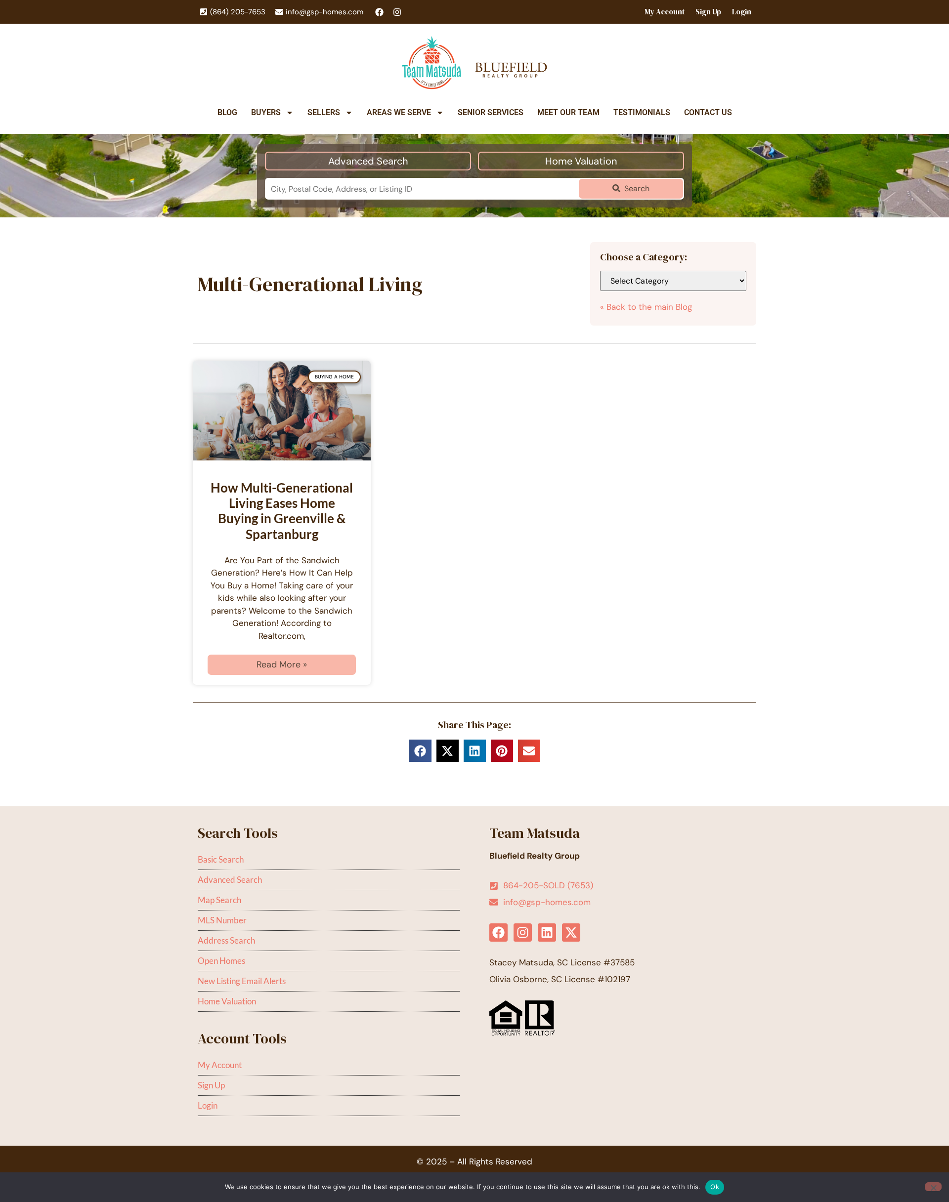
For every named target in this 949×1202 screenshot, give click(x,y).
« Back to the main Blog (646, 306)
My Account (665, 11)
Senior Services (490, 112)
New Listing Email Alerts (242, 981)
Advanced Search (368, 161)
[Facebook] (379, 12)
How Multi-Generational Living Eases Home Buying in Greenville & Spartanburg (282, 511)
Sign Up (708, 11)
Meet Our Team (568, 112)
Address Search (226, 940)
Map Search (219, 900)
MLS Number (222, 920)
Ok (714, 1187)
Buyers (266, 112)
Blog (227, 112)
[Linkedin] (547, 932)
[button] (420, 751)
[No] (933, 1186)
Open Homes (221, 960)
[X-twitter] (571, 932)
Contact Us (708, 112)
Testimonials (641, 112)
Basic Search (221, 859)
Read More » (282, 664)
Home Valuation (581, 161)
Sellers (323, 112)
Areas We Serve (399, 112)
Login (741, 11)
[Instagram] (397, 12)
